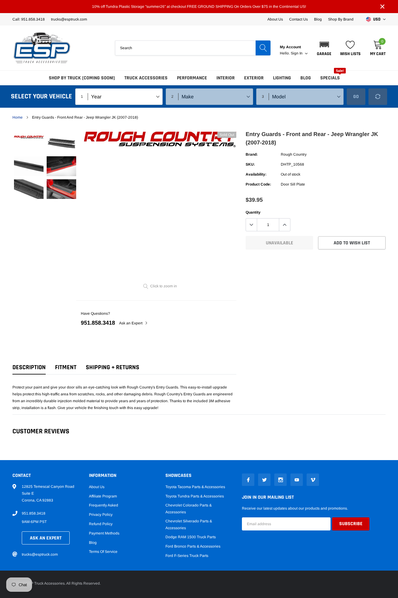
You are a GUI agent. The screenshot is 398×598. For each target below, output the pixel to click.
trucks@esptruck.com (40, 554)
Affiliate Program (103, 496)
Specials (330, 78)
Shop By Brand (341, 19)
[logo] (42, 47)
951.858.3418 (98, 323)
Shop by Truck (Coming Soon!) (82, 78)
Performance (192, 78)
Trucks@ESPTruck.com (69, 19)
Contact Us (298, 19)
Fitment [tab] (65, 367)
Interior (225, 78)
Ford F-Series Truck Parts (186, 555)
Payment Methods (104, 533)
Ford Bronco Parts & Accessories (192, 546)
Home (17, 117)
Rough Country (294, 154)
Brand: (252, 154)
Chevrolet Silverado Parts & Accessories (188, 524)
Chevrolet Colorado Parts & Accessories (188, 508)
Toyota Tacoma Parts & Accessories (195, 487)
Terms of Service (103, 551)
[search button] (263, 47)
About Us (275, 19)
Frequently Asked (103, 505)
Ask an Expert (131, 323)
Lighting (282, 78)
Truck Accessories (146, 78)
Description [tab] (29, 367)
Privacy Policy (101, 514)
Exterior (254, 78)
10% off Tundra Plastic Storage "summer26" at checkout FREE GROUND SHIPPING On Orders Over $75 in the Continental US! (199, 6)
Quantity (253, 212)
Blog (318, 19)
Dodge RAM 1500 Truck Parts (190, 537)
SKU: (250, 164)
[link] (29, 136)
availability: (256, 174)
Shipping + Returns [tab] (112, 367)
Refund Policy (101, 524)
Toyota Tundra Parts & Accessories (194, 496)
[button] (324, 48)
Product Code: (258, 184)
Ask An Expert (46, 538)
